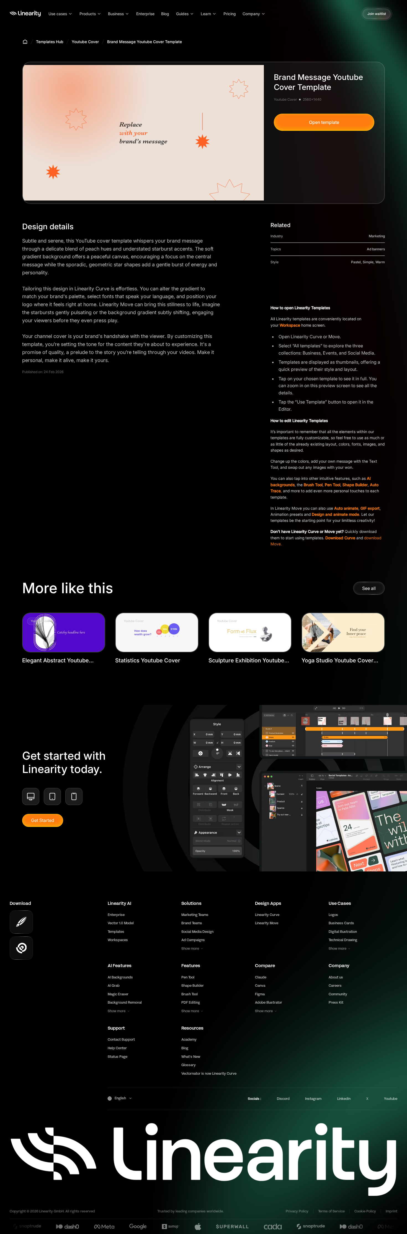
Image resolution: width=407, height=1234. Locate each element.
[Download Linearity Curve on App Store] (21, 922)
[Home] (25, 14)
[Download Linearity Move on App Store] (21, 948)
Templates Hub (49, 41)
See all (369, 588)
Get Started (42, 820)
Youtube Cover (85, 41)
